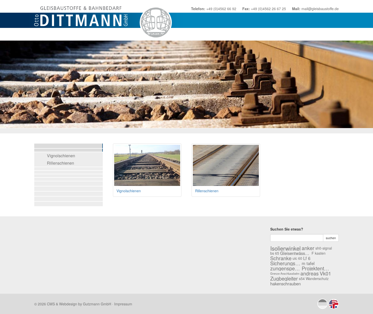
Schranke (281, 258)
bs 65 (274, 253)
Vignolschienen (61, 156)
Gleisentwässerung (295, 253)
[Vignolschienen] (147, 165)
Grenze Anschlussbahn (284, 273)
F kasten (319, 253)
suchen (331, 238)
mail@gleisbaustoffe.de (320, 8)
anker (308, 248)
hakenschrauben (285, 283)
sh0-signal (323, 248)
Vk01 (325, 273)
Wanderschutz (317, 278)
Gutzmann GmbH (97, 303)
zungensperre (285, 268)
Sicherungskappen (285, 263)
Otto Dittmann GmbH (104, 20)
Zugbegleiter (284, 278)
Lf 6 (306, 258)
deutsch (322, 304)
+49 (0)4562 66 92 (221, 8)
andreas (309, 273)
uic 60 (297, 258)
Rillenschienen (60, 163)
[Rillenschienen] (226, 165)
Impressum (123, 303)
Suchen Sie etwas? (286, 229)
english (334, 304)
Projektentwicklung (317, 268)
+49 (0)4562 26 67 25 (268, 8)
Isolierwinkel (285, 248)
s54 (302, 278)
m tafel (308, 263)
